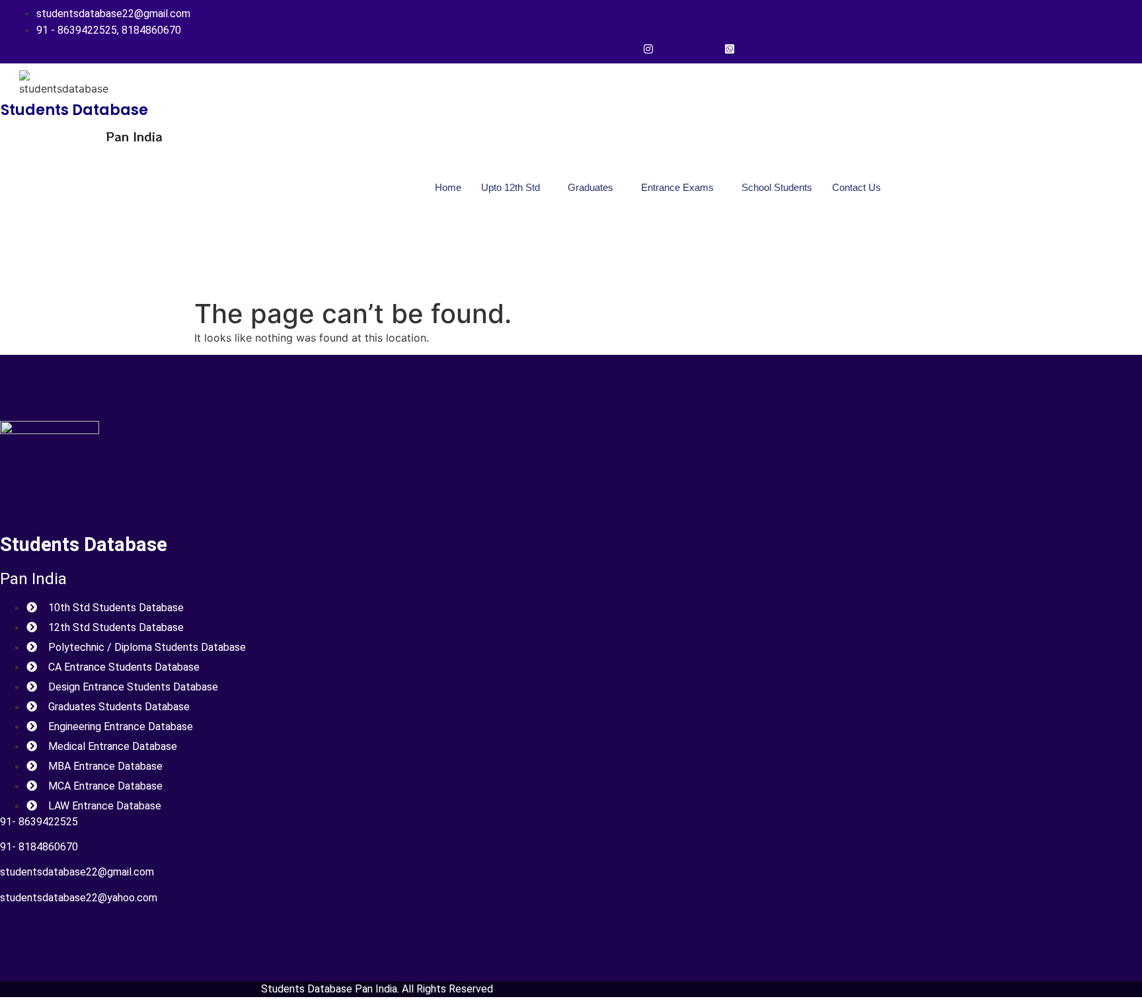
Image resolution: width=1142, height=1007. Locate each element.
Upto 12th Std (510, 187)
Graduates (590, 187)
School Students (777, 187)
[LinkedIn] (702, 48)
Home (448, 187)
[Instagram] (648, 48)
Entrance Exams (677, 187)
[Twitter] (675, 48)
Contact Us (856, 187)
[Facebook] (621, 48)
